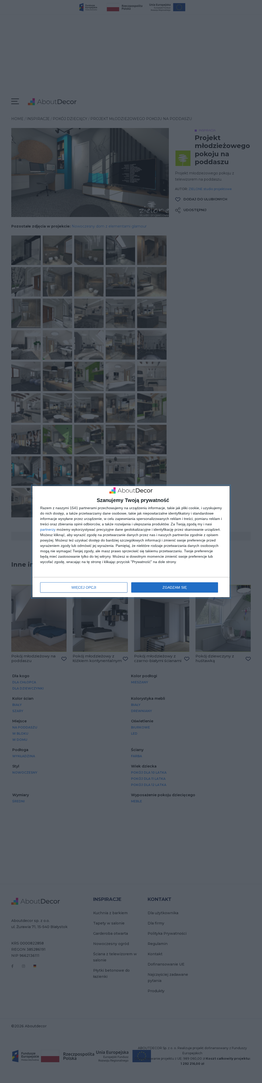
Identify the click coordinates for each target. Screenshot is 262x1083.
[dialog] (131, 541)
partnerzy (48, 529)
